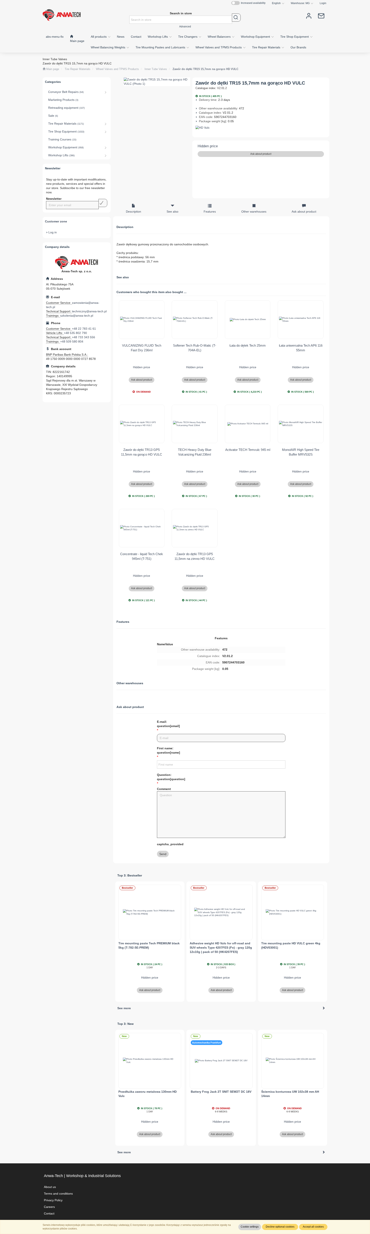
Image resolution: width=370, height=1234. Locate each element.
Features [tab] (210, 211)
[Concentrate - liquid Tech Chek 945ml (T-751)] (142, 528)
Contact (49, 1213)
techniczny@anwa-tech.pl (89, 311)
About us (50, 1187)
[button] (278, 3)
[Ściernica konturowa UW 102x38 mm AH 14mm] (292, 1061)
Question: (171, 777)
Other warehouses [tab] (253, 211)
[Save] (102, 203)
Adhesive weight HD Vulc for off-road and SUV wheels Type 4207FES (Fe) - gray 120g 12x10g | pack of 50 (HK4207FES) (221, 948)
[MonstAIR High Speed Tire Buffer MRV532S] (301, 424)
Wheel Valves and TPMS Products (219, 47)
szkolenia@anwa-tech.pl (76, 315)
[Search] (236, 17)
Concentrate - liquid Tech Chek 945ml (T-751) (141, 556)
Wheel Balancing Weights (108, 47)
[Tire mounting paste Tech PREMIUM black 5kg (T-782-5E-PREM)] (149, 912)
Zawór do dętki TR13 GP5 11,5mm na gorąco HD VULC (141, 452)
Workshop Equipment (256, 36)
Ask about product (260, 153)
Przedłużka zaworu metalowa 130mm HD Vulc (147, 1094)
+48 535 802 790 (75, 333)
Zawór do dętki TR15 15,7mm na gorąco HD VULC (205, 69)
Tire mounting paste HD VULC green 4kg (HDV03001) (290, 945)
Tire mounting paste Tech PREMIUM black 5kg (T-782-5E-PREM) (149, 945)
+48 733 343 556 (83, 337)
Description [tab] (133, 211)
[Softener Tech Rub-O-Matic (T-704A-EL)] (195, 319)
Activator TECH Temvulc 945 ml (247, 450)
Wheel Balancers (219, 36)
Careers (49, 1207)
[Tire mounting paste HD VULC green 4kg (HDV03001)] (292, 912)
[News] (321, 15)
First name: (168, 750)
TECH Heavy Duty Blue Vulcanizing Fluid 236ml (194, 452)
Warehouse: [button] (300, 3)
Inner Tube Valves (156, 69)
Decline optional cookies (280, 1226)
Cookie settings (250, 1226)
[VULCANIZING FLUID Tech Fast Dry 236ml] (142, 319)
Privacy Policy (53, 1200)
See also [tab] (172, 211)
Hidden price (208, 146)
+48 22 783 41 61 (84, 328)
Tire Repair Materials (266, 47)
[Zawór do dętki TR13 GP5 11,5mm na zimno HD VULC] (195, 528)
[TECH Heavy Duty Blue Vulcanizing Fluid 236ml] (195, 424)
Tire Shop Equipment (295, 36)
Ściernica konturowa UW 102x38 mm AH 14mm (290, 1094)
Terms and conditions (58, 1193)
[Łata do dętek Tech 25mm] (248, 319)
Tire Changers (188, 36)
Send (162, 854)
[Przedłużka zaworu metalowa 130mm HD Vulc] (149, 1061)
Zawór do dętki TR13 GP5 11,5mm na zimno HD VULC (195, 556)
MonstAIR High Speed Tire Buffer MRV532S (300, 452)
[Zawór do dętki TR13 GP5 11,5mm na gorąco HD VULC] (142, 424)
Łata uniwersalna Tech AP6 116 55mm (300, 348)
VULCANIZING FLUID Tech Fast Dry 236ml (141, 348)
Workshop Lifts (158, 36)
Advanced (185, 26)
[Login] (309, 15)
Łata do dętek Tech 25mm (248, 345)
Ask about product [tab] (304, 211)
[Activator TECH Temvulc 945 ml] (248, 424)
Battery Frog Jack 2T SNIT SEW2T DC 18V (221, 1091)
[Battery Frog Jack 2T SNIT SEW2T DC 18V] (221, 1061)
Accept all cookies (313, 1226)
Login (323, 3)
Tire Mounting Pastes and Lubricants (161, 47)
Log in (52, 232)
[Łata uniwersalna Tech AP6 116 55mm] (301, 319)
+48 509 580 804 (71, 341)
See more (124, 1008)
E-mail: (168, 724)
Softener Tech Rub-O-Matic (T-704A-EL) (194, 348)
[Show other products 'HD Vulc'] (260, 128)
